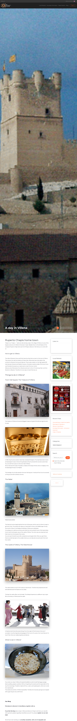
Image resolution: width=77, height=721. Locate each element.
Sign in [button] (73, 5)
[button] (74, 1)
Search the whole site (59, 461)
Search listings (57, 462)
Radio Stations (61, 5)
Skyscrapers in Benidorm (59, 424)
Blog (67, 5)
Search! (68, 457)
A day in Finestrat (57, 432)
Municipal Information (52, 5)
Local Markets (42, 5)
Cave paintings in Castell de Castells (61, 422)
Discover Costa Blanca (58, 426)
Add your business (69, 1)
